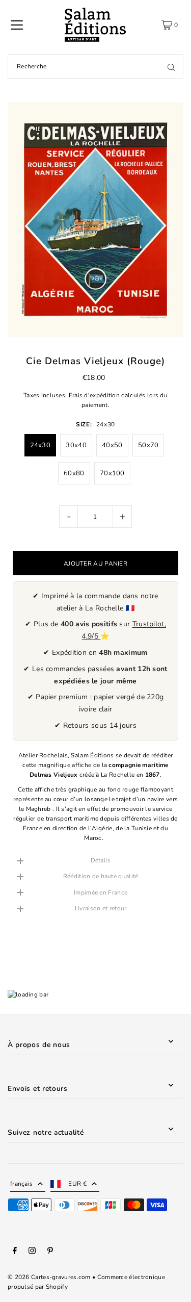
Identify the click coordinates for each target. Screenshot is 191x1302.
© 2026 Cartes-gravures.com (49, 1277)
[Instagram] (32, 1252)
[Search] (171, 66)
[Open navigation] (17, 25)
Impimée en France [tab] (100, 892)
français (21, 1184)
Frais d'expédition (94, 395)
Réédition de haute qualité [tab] (101, 876)
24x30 (40, 445)
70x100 (112, 473)
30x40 (76, 445)
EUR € (77, 1184)
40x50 (112, 445)
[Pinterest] (50, 1252)
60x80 (74, 473)
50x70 (148, 445)
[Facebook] (15, 1252)
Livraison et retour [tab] (101, 908)
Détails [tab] (101, 860)
